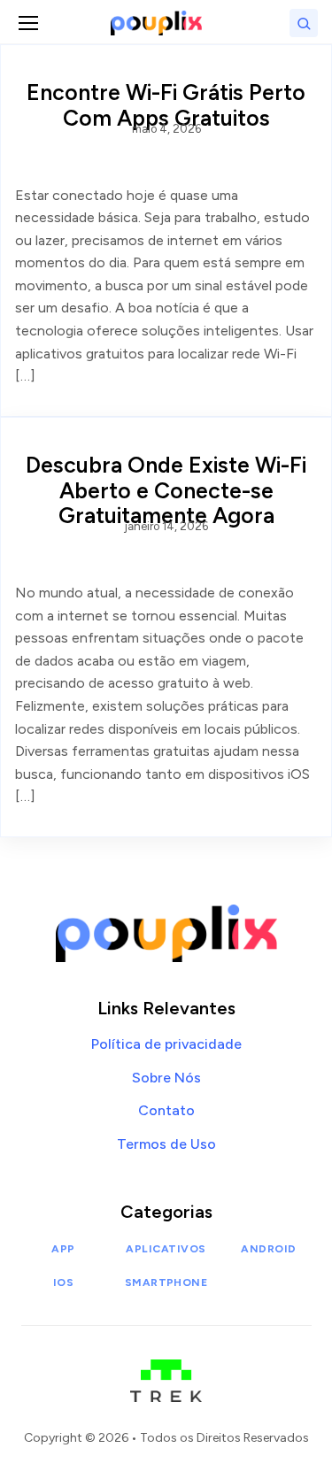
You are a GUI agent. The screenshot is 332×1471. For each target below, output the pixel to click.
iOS (63, 1282)
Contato (166, 1110)
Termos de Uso (166, 1144)
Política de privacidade (166, 1044)
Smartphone (166, 1282)
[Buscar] (304, 23)
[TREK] (166, 1372)
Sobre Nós (166, 1077)
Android (268, 1249)
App (62, 1249)
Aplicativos (165, 1249)
